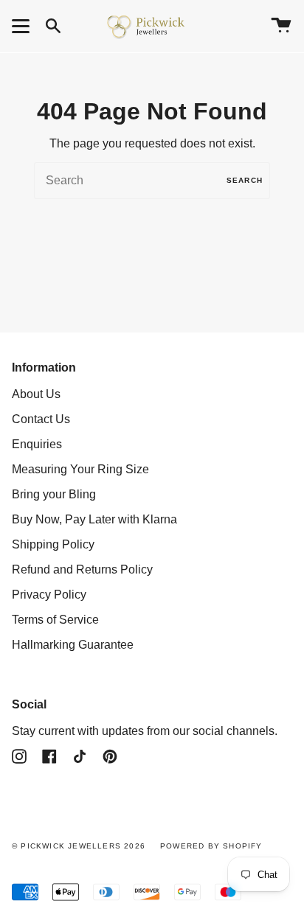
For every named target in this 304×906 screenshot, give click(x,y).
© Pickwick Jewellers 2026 (78, 846)
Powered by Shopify (211, 846)
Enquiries (37, 444)
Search (245, 180)
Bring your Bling (54, 494)
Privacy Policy (49, 594)
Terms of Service (55, 619)
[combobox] (152, 180)
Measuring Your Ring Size (80, 469)
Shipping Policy (53, 544)
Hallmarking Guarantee (73, 644)
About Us (36, 394)
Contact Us (41, 419)
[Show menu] (23, 26)
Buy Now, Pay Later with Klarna (94, 519)
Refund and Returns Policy (82, 569)
